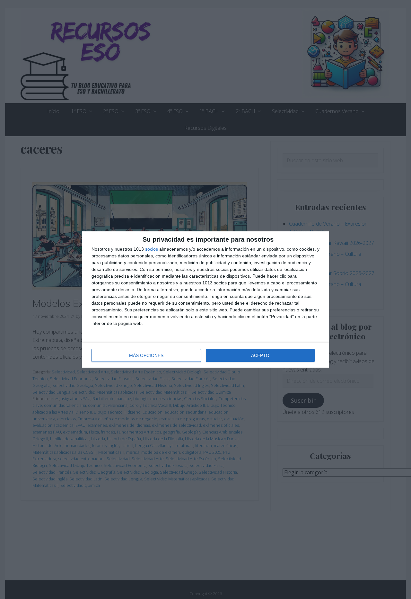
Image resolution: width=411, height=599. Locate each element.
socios (151, 249)
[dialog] (205, 299)
